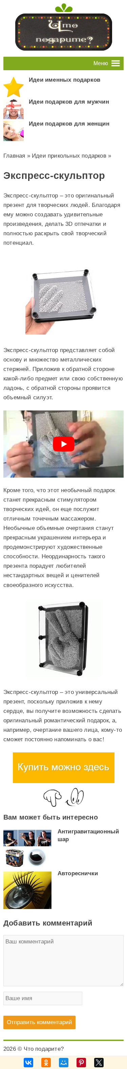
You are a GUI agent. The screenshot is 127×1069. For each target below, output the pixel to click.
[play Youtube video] (63, 444)
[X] (99, 1062)
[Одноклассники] (46, 1062)
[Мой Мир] (64, 1062)
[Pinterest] (81, 1062)
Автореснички (78, 873)
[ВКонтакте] (28, 1062)
